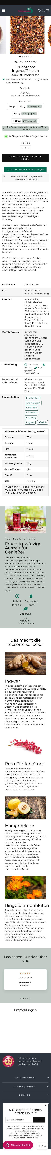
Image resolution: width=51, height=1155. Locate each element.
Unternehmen (25, 1078)
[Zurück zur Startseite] (16, 61)
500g (25, 113)
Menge (25, 143)
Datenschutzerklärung (20, 1133)
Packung (25, 101)
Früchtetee (29, 61)
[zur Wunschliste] (39, 10)
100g (12, 106)
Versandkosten (33, 95)
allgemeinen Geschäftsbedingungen (24, 1135)
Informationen (25, 1086)
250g (30, 106)
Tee (20, 61)
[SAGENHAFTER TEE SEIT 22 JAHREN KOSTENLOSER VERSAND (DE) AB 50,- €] (25, 2)
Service (24, 1095)
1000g (25, 121)
